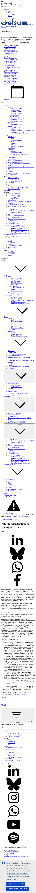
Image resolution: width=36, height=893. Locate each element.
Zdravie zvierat (12, 159)
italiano (10, 62)
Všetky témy (11, 157)
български (11, 45)
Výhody (10, 238)
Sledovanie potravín (16, 181)
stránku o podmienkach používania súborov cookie (19, 873)
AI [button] (23, 678)
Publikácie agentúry (16, 124)
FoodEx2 (11, 677)
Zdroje (6, 382)
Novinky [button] (6, 317)
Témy (5, 156)
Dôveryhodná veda (16, 113)
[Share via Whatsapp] (17, 573)
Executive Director (16, 119)
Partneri (10, 126)
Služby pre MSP (15, 197)
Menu (2, 102)
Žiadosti (20, 398)
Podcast (13, 143)
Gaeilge (10, 59)
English (6, 56)
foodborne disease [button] (7, 589)
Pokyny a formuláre (16, 212)
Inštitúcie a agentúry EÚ (18, 129)
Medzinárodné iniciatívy (18, 132)
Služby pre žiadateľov (14, 195)
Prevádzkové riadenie (17, 121)
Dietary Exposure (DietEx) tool (19, 187)
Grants (9, 744)
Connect (10, 16)
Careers (10, 739)
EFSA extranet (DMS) (14, 760)
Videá (12, 141)
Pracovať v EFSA (13, 236)
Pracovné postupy (16, 111)
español (10, 47)
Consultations (11, 741)
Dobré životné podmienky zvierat (17, 160)
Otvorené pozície (12, 247)
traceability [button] (10, 603)
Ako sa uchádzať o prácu (15, 245)
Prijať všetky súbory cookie (16, 884)
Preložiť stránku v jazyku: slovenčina (17, 516)
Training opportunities (14, 189)
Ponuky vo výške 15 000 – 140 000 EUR (22, 211)
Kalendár (6, 249)
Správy (13, 138)
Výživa (10, 170)
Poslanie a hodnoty (16, 108)
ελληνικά (10, 55)
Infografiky (14, 145)
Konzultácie (11, 220)
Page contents (24, 722)
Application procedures (14, 193)
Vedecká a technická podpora (16, 215)
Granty (10, 214)
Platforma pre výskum (14, 223)
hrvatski (10, 61)
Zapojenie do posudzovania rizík (20, 228)
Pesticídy (10, 171)
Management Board (13, 733)
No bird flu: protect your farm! (19, 154)
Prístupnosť (7, 855)
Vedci (9, 239)
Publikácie (7, 190)
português (10, 75)
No (3, 728)
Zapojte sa (19, 424)
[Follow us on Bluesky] (14, 790)
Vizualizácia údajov (16, 140)
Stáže (9, 244)
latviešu (10, 65)
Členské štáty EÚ (16, 127)
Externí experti (15, 115)
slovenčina (11, 78)
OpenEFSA (11, 755)
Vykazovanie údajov (13, 178)
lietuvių (12, 67)
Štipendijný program (13, 217)
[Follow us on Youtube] (14, 830)
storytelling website (22, 694)
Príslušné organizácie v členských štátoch (22, 130)
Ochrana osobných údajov (11, 851)
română (9, 76)
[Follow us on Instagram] (14, 803)
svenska (10, 83)
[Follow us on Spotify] (14, 844)
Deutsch (10, 51)
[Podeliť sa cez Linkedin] (17, 546)
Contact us (11, 752)
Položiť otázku (15, 198)
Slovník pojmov (12, 174)
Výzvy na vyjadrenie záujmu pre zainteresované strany (20, 230)
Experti (10, 241)
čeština (10, 48)
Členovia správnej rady (17, 118)
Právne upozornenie (9, 850)
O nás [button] (5, 275)
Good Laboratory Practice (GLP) (17, 204)
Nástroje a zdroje (12, 185)
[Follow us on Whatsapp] (14, 817)
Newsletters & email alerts (15, 747)
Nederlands (11, 72)
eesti (9, 53)
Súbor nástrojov (12, 200)
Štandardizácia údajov (14, 179)
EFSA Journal (11, 14)
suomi (10, 81)
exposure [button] (12, 597)
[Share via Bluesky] (17, 559)
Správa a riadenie (12, 116)
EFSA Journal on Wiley (14, 757)
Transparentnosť (15, 110)
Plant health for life (16, 152)
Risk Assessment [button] (5, 688)
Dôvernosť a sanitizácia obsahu (16, 206)
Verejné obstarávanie (13, 209)
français (10, 58)
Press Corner (11, 148)
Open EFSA (11, 12)
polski (10, 73)
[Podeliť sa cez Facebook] (17, 586)
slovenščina (9, 80)
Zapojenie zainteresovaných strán (20, 133)
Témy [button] (5, 349)
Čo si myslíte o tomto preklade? (9, 519)
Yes (3, 726)
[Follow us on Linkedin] (14, 776)
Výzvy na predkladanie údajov (16, 219)
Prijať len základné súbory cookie (18, 888)
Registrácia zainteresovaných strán (20, 233)
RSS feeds (10, 749)
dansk (9, 50)
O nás (5, 105)
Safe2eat (13, 151)
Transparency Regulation (14, 735)
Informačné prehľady (17, 146)
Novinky (6, 135)
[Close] (1, 518)
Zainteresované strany (14, 225)
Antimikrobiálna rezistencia (15, 162)
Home (6, 493)
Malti (9, 70)
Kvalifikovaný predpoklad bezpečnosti (18, 173)
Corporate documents (13, 736)
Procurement (11, 743)
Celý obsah (11, 137)
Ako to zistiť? (4, 6)
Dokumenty (11, 122)
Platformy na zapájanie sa (18, 226)
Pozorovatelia (11, 222)
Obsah (3, 698)
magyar (10, 69)
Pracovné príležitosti (9, 234)
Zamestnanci (11, 242)
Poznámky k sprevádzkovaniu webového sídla (17, 856)
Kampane (10, 149)
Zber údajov (11, 182)
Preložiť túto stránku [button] (7, 513)
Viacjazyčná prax (9, 853)
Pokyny (10, 184)
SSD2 (16, 677)
